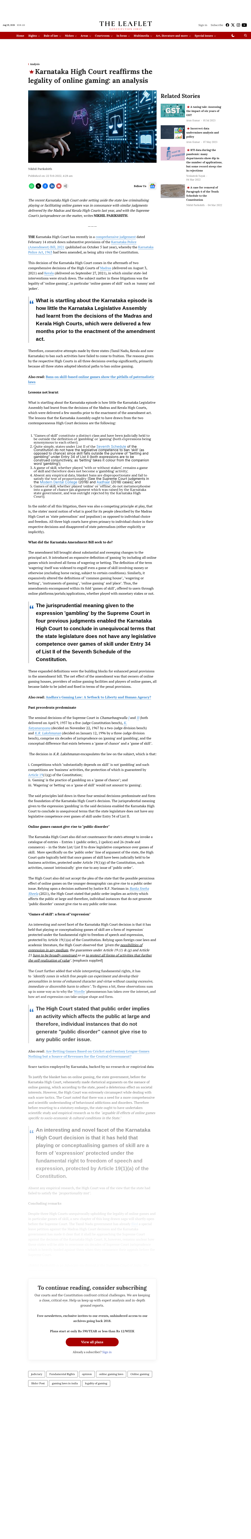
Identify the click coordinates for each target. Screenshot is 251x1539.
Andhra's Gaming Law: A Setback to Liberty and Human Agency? (98, 697)
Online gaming (139, 1374)
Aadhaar (103, 482)
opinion (87, 1374)
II (138, 717)
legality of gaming (96, 1383)
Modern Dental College (58, 482)
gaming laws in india (65, 1383)
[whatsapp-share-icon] (31, 187)
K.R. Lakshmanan (48, 733)
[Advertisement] (125, 9)
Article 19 (35, 774)
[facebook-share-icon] (45, 187)
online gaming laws (111, 1374)
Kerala (49, 273)
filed (134, 1224)
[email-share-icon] (59, 187)
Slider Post (38, 1383)
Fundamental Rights (62, 1374)
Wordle (79, 991)
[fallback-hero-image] (173, 110)
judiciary (36, 1374)
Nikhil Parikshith (40, 169)
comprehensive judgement (116, 236)
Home (20, 35)
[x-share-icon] (38, 187)
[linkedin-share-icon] (52, 187)
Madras (105, 268)
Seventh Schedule (111, 446)
